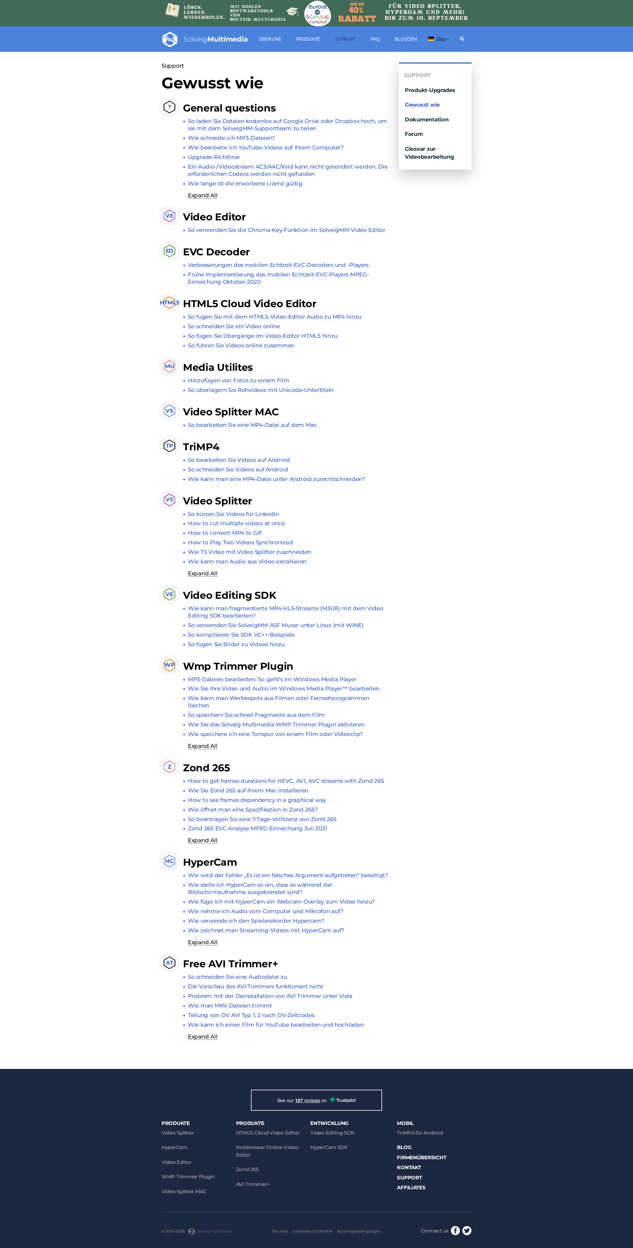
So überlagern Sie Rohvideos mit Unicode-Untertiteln (261, 390)
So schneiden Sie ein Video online (234, 326)
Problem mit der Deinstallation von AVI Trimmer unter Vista (270, 996)
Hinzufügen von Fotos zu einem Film (238, 380)
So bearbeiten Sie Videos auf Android (239, 460)
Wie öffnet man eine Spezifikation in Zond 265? (253, 809)
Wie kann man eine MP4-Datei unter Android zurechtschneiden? (276, 479)
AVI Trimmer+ (253, 1184)
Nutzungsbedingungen (359, 1231)
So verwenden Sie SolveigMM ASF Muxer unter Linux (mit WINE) (276, 625)
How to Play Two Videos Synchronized (240, 542)
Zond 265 (247, 1169)
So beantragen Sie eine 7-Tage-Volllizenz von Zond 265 (262, 819)
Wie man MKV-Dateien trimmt (230, 1005)
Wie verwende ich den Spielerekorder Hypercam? (256, 920)
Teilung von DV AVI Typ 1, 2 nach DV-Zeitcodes (251, 1015)
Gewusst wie (422, 104)
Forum (414, 134)
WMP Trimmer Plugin (188, 1176)
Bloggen (406, 39)
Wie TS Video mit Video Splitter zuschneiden (249, 552)
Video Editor (177, 1162)
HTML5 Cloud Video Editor (268, 1133)
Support (345, 39)
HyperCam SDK (329, 1147)
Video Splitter (178, 1133)
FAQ (375, 39)
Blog (404, 1147)
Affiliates (411, 1187)
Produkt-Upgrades (430, 90)
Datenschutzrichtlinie (312, 1231)
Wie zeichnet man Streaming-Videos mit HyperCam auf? (266, 930)
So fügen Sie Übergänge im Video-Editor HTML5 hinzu (262, 336)
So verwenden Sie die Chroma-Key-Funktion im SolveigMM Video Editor (286, 230)
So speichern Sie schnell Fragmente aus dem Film (256, 715)
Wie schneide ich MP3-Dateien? (231, 138)
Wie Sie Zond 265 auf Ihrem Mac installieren (248, 790)
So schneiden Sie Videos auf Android (238, 469)
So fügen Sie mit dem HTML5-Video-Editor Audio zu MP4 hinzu (274, 316)
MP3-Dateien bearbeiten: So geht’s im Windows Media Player (272, 679)
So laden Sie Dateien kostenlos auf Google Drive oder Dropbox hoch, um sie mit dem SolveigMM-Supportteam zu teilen (287, 125)
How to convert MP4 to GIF (225, 532)
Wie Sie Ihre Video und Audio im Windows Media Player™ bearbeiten (283, 688)
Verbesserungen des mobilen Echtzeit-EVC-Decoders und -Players (278, 265)
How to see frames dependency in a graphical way (257, 800)
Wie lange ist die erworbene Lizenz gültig (245, 183)
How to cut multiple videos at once (236, 523)
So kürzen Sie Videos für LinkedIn (233, 514)
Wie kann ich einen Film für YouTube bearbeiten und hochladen (276, 1024)
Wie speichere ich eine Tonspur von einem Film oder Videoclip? (275, 734)
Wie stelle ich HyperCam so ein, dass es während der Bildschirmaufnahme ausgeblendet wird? (260, 888)
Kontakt (409, 1167)
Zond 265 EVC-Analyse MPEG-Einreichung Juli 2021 (257, 828)
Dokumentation (426, 119)
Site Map (280, 1231)
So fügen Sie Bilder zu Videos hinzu (236, 644)
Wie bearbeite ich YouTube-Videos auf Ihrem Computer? (266, 147)
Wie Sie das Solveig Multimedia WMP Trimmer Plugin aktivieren (276, 724)
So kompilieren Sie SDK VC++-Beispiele (241, 634)
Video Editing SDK (332, 1133)
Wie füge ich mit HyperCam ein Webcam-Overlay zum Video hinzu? (281, 901)
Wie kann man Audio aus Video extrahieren (247, 561)
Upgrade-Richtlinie (214, 157)
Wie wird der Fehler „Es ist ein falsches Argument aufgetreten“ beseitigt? (288, 875)
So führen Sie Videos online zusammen (241, 345)
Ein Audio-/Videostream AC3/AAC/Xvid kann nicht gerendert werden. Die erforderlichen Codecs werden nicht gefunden (287, 170)
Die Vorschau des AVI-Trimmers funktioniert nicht (255, 986)
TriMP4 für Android (420, 1133)
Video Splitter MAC (184, 1191)
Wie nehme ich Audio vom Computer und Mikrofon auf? (265, 911)
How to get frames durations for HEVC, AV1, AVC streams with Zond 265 (286, 781)
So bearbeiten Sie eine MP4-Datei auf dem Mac (252, 425)
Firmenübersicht (421, 1157)
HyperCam (175, 1147)
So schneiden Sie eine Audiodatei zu (237, 977)
